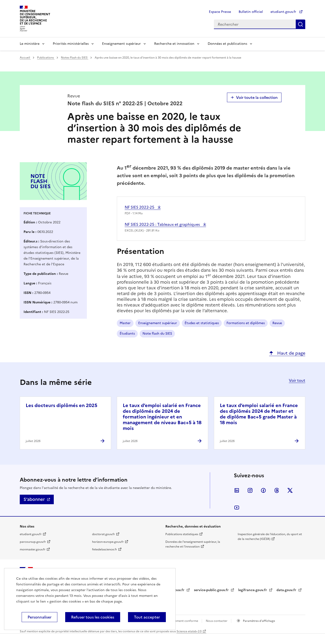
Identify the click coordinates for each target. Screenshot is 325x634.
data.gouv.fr (286, 590)
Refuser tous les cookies (92, 617)
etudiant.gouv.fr (284, 11)
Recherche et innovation (174, 43)
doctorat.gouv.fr (103, 534)
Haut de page (290, 353)
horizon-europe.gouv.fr (108, 542)
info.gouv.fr (175, 590)
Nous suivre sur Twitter (290, 490)
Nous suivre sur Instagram (250, 490)
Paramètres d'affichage (258, 621)
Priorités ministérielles (71, 43)
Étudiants (127, 333)
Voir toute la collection (257, 97)
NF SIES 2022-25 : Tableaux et (163, 224)
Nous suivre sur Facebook (263, 490)
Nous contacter (217, 621)
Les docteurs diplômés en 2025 (61, 405)
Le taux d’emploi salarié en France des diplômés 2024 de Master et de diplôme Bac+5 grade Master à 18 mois (259, 414)
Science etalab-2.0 (189, 631)
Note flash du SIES (157, 333)
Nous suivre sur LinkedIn (236, 490)
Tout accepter (147, 617)
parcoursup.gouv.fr (33, 542)
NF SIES (140, 207)
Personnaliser (39, 617)
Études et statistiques (202, 323)
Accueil (25, 57)
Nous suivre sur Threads (276, 490)
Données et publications (227, 43)
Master (125, 323)
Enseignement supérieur (121, 43)
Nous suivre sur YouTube (236, 507)
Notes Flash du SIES (74, 57)
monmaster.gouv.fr (32, 549)
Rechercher (300, 24)
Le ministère (29, 43)
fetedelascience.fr (104, 549)
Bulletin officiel (251, 11)
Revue (277, 323)
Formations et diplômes (246, 323)
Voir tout (297, 380)
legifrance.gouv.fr (253, 590)
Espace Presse (220, 11)
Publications (45, 57)
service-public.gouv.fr (212, 590)
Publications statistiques (181, 534)
